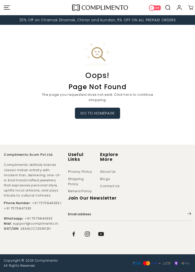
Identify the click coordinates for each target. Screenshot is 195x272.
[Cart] (190, 7)
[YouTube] (101, 234)
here (127, 94)
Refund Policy (80, 191)
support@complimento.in (35, 223)
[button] (6, 7)
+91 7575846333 (38, 218)
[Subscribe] (189, 214)
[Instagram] (87, 234)
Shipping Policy (76, 181)
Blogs (105, 179)
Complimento (46, 260)
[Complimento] (97, 7)
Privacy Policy (80, 171)
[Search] (167, 7)
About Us (108, 171)
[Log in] (179, 7)
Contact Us (110, 186)
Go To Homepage (97, 113)
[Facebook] (73, 234)
